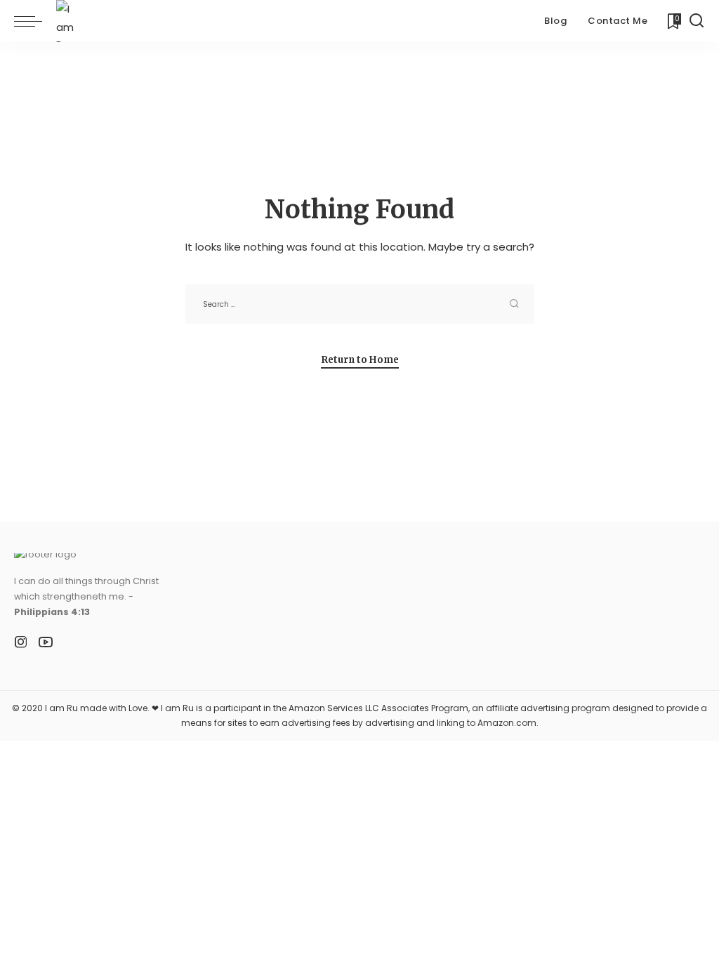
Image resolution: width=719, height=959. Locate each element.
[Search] (696, 21)
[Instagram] (21, 642)
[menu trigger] (35, 21)
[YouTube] (46, 642)
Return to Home (360, 360)
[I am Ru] (71, 21)
